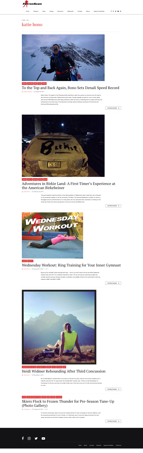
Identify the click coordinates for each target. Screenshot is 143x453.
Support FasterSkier (99, 11)
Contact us (118, 445)
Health (53, 367)
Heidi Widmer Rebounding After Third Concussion (64, 371)
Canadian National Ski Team (29, 367)
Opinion (40, 179)
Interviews (30, 83)
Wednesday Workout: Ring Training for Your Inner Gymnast (71, 265)
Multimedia (70, 11)
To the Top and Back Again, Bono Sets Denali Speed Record (70, 87)
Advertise (98, 445)
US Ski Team (59, 397)
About (88, 11)
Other (39, 83)
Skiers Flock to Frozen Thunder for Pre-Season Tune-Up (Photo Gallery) (68, 403)
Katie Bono (27, 191)
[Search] (120, 11)
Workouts (30, 261)
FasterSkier (27, 409)
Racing (51, 11)
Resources (60, 11)
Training (44, 83)
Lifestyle (80, 11)
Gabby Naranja (28, 91)
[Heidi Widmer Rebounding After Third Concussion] (71, 327)
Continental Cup (41, 367)
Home (27, 11)
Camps (24, 397)
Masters (35, 179)
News (44, 11)
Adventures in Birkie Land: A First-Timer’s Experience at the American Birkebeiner (68, 185)
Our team (92, 445)
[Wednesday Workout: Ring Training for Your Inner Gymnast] (71, 235)
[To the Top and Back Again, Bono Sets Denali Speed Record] (71, 57)
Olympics (35, 11)
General (24, 83)
